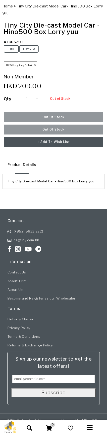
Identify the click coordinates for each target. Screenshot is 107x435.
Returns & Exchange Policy (30, 345)
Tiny (11, 48)
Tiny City (29, 48)
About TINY (16, 281)
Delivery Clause (20, 319)
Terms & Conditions (23, 336)
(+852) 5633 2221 (29, 231)
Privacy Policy (19, 328)
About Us (15, 290)
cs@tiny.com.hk (26, 240)
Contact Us (16, 272)
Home (7, 6)
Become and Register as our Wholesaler (41, 298)
